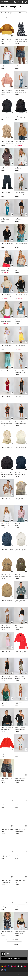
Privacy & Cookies (19, 974)
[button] (2, 966)
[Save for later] (12, 36)
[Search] (15, 2)
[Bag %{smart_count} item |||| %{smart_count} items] (26, 2)
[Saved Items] (22, 2)
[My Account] (19, 2)
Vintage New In (5, 13)
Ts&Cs (26, 974)
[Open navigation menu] (2, 2)
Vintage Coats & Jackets (17, 13)
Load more (14, 945)
